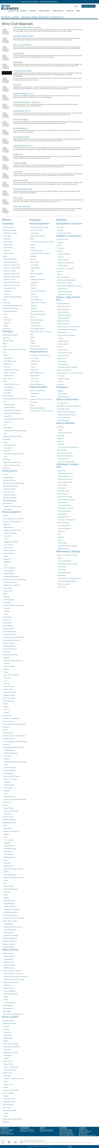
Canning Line (7, 559)
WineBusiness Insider (65, 1129)
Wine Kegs (6, 459)
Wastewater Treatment (65, 294)
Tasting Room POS (64, 517)
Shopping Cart (62, 514)
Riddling (6, 669)
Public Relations (62, 450)
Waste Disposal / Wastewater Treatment (69, 286)
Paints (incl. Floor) (9, 1099)
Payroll (60, 540)
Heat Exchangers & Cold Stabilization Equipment (14, 725)
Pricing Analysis (62, 485)
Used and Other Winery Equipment (13, 918)
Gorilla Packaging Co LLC (23, 94)
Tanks (4, 883)
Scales (5, 825)
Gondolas (33, 259)
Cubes (6, 317)
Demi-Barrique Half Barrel (12, 282)
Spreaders (34, 308)
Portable (6, 898)
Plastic (6, 895)
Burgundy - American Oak (12, 273)
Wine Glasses (7, 503)
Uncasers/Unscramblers (10, 915)
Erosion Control (35, 323)
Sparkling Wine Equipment (11, 831)
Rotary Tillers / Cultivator (38, 302)
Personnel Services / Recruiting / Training (69, 373)
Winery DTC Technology (64, 496)
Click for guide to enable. (60, 1146)
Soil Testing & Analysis (37, 320)
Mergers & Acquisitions (64, 370)
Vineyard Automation (63, 491)
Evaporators (6, 652)
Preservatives (8, 1035)
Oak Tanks (7, 892)
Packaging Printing (9, 445)
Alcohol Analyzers (9, 750)
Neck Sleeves (8, 427)
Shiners (6, 1087)
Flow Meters (34, 282)
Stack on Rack (8, 244)
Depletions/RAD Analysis (65, 473)
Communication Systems (37, 236)
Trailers (32, 340)
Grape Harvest (34, 262)
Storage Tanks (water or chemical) (40, 331)
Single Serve (7, 451)
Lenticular (7, 683)
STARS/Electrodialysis (10, 912)
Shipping (59, 558)
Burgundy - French (9, 279)
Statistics (33, 11)
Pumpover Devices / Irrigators (13, 927)
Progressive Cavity (9, 796)
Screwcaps (7, 367)
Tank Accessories (8, 866)
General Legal (62, 361)
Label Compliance (63, 364)
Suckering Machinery (37, 311)
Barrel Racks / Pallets (9, 230)
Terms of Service (29, 1141)
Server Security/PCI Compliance (68, 546)
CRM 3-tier (61, 531)
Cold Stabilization (9, 903)
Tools (31, 334)
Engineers (60, 271)
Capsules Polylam (9, 407)
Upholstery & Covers (9, 1101)
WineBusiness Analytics (11, 2)
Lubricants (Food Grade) (10, 1090)
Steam (6, 614)
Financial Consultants (63, 323)
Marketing (60, 441)
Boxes (5, 346)
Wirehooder (7, 863)
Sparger (6, 556)
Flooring (59, 274)
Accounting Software (64, 525)
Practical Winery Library (67, 1135)
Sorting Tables (7, 828)
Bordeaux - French (9, 271)
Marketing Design (63, 458)
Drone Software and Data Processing (42, 242)
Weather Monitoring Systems (39, 349)
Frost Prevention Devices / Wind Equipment (40, 255)
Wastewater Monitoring (65, 291)
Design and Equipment (38, 279)
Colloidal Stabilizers (10, 906)
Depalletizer (7, 562)
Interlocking (7, 239)
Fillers (6, 565)
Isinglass (6, 1058)
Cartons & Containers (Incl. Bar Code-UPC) (14, 351)
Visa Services (35, 381)
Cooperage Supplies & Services (12, 305)
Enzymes (6, 1041)
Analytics (23, 11)
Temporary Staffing (64, 378)
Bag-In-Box (6, 338)
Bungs (5, 299)
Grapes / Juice (7, 1073)
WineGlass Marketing (21, 206)
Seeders (32, 317)
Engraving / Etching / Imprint (12, 506)
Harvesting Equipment (37, 273)
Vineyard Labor (34, 375)
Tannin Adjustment (9, 1002)
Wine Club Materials (9, 500)
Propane (6, 712)
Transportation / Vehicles (64, 283)
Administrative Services (64, 306)
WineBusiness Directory (27, 1131)
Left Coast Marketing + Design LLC (27, 102)
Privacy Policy (39, 1141)
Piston (6, 793)
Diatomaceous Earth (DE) (12, 1046)
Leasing (60, 338)
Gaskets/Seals (8, 924)
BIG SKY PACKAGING (22, 45)
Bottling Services (8, 953)
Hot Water (7, 611)
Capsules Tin (8, 422)
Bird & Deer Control (37, 230)
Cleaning (6, 1029)
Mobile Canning (8, 968)
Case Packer (8, 536)
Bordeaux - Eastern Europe (12, 268)
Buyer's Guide (5, 1132)
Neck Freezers (8, 854)
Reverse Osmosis (9, 695)
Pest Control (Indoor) (63, 409)
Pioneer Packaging (20, 120)
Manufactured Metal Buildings (66, 280)
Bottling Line (6, 524)
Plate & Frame (8, 689)
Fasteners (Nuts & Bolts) (10, 654)
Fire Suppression (62, 403)
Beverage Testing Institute (23, 36)
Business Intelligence (64, 528)
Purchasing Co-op (8, 1008)
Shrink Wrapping (9, 553)
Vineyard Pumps (35, 346)
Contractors (34, 378)
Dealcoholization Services (11, 982)
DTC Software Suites (64, 511)
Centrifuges (6, 597)
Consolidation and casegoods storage (69, 578)
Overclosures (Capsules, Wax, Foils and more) (15, 400)
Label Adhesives (9, 387)
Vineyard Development (37, 372)
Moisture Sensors (36, 326)
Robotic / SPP (8, 591)
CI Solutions (18, 76)
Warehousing (61, 575)
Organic (33, 396)
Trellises (32, 343)
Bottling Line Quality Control (12, 530)
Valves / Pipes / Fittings (10, 921)
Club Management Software (66, 499)
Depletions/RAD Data (64, 476)
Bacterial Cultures (8, 1020)
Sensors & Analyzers (10, 767)
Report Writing (62, 543)
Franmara (17, 85)
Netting (32, 405)
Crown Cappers (8, 840)
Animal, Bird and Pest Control (39, 227)
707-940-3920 (83, 1133)
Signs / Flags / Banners (65, 432)
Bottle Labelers (8, 527)
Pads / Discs (7, 1049)
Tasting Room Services (10, 495)
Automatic (7, 250)
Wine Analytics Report (30, 2)
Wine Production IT (63, 493)
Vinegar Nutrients (8, 1104)
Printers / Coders (8, 817)
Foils (5, 425)
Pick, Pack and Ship (64, 584)
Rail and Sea (62, 566)
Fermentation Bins (9, 666)
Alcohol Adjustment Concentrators (13, 518)
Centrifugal (7, 782)
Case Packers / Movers (10, 582)
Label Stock (7, 393)
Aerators (5, 515)
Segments (7, 323)
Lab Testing (34, 358)
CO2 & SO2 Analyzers (10, 753)
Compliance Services (63, 321)
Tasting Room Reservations (66, 520)
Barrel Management (10, 259)
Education (60, 230)
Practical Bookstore (7, 1133)
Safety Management (63, 420)
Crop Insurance (62, 350)
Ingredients (7, 1032)
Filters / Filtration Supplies (11, 1044)
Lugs (32, 271)
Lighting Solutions (8, 477)
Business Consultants (63, 309)
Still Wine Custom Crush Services (14, 979)
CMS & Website (63, 502)
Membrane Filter (9, 686)
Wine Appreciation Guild (22, 189)
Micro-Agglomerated (10, 361)
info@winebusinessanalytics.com (88, 1135)
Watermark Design (20, 180)
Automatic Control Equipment (12, 521)
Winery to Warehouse (64, 572)
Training (60, 381)
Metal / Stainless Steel (10, 889)
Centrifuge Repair (9, 599)
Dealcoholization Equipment (11, 640)
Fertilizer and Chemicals (37, 390)
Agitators (6, 872)
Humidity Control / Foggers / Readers (14, 735)
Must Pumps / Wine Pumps (11, 776)
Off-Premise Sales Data (65, 479)
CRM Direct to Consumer (65, 508)
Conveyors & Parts (8, 628)
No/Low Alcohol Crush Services (13, 973)
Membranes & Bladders (11, 811)
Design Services (8, 378)
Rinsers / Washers (9, 550)
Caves (59, 245)
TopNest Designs (19, 163)
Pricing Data (61, 488)
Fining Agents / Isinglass (10, 1052)
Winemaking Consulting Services (13, 1014)
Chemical (7, 608)
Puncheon (7, 294)
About (78, 11)
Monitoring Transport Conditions (68, 564)
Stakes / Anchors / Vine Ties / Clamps (41, 411)
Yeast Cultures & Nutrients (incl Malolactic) (12, 1120)
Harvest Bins (35, 265)
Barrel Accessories (8, 227)
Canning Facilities (9, 965)
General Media (62, 394)
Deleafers (34, 288)
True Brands (18, 172)
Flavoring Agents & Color (10, 308)
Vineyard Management (37, 384)
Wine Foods (6, 1107)
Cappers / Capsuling (10, 533)
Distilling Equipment (9, 646)
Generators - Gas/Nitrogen (11, 718)
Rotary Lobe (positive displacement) (15, 799)
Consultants (60, 435)
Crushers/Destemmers (10, 631)
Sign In (76, 6)
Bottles (5, 343)
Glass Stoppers (8, 358)
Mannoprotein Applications (12, 909)
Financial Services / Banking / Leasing (68, 326)
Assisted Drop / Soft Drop (11, 585)
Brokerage (7, 1075)
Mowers (33, 294)
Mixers (6, 880)
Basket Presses (8, 808)
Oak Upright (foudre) (10, 288)
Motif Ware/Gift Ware (9, 480)
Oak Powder (7, 320)
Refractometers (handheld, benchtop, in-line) (15, 763)
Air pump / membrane (10, 779)
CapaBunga (18, 62)
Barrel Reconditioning (10, 262)
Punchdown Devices (10, 929)
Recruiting (61, 376)
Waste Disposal (62, 288)
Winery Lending (63, 344)
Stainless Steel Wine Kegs (12, 465)
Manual (33, 367)
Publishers (60, 391)
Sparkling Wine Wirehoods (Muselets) (15, 430)
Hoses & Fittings (8, 733)
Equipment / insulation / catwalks (14, 877)
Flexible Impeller (9, 785)
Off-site (6, 999)
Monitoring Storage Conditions (67, 581)
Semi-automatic (8, 253)
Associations (61, 227)
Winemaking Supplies (9, 1110)
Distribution (60, 438)
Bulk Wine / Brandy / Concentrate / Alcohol (14, 1080)
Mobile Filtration (8, 1005)
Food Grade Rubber (9, 698)
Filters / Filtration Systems (11, 675)
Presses (5, 805)
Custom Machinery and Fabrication (13, 637)
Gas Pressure (8, 788)
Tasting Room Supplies (10, 497)
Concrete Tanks (8, 886)
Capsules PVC (8, 416)
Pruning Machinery (36, 299)
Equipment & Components (66, 262)
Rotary (6, 672)
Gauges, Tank (7, 715)
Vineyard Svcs (35, 361)
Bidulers (6, 834)
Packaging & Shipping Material (12, 436)
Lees (5, 680)
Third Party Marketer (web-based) (68, 447)
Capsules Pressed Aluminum (12, 413)
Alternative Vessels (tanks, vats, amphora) (13, 662)
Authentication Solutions (10, 335)
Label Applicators (9, 570)
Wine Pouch (6, 468)
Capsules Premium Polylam (12, 410)
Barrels (5, 256)
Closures (5, 355)
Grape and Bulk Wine (64, 561)
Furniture (6, 474)
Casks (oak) (6, 302)
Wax (5, 433)
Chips (5, 314)
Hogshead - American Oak (12, 285)
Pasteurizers (7, 802)
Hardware (61, 537)
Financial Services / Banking (66, 335)
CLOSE (70, 1146)
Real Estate (60, 384)
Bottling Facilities (9, 956)
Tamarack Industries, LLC (23, 146)
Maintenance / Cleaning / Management (69, 406)
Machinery (33, 285)
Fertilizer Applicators (36, 250)
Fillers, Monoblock (9, 568)
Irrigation (32, 276)
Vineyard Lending (63, 341)
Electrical (60, 251)
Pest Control (34, 233)
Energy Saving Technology (65, 268)
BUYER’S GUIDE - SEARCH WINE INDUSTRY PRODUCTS (32, 17)
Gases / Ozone (7, 1061)
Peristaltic (7, 790)
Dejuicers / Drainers (9, 643)
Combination (8, 985)
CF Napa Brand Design (22, 71)
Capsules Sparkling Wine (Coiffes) (14, 419)
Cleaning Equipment (10, 874)
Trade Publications (63, 396)
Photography (7, 439)
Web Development (63, 548)
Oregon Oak (7, 291)
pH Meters (7, 759)
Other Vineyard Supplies (37, 408)
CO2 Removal (7, 617)
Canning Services (8, 962)
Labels (5, 381)
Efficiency (61, 257)
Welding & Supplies (9, 944)
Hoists (5, 730)
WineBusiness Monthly (49, 2)
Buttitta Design (19, 54)
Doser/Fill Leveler (9, 845)
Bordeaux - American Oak (12, 265)
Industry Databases (6, 1131)
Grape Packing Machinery (39, 291)
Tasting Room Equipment (10, 486)
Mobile (6, 997)
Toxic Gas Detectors (64, 417)
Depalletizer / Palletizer (11, 542)
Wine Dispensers (9, 492)
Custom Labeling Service (11, 384)
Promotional (7, 448)
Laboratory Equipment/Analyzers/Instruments (13, 746)
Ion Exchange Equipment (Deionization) (15, 741)
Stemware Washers (10, 489)
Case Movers (8, 588)
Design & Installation (64, 254)
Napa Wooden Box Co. (22, 111)
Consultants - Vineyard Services (40, 355)
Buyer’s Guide (44, 11)
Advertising (60, 427)
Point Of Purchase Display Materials (14, 483)
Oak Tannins (7, 328)
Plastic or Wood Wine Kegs (12, 462)
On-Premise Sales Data (65, 482)
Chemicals (6, 1026)
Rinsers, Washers (9, 573)
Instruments (7, 756)
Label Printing (8, 390)
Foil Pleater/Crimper (10, 848)
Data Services (58, 11)
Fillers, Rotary (8, 547)
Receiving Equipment (9, 819)
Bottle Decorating (8, 341)
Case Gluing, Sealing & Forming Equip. (15, 579)
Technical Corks (9, 375)
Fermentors (6, 657)
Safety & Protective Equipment (66, 412)
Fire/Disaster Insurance (65, 352)
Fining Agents (8, 1055)
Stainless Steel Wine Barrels (12, 297)
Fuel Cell (6, 709)
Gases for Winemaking (11, 1067)
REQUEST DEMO (88, 6)
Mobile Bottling (8, 959)
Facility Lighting (62, 265)
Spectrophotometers (10, 770)
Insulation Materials (9, 738)
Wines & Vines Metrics (65, 1131)
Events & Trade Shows (64, 233)
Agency (60, 430)
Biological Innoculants (9, 1023)
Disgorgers (7, 843)
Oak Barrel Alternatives (10, 311)
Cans (5, 456)
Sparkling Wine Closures (11, 370)
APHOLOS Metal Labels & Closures (27, 27)
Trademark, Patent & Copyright (67, 367)
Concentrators (7, 623)
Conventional (35, 393)
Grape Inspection (8, 721)
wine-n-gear (18, 198)
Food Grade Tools (8, 701)
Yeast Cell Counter (8, 947)
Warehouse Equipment (10, 941)
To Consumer (62, 569)
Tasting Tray (18, 154)
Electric (6, 707)
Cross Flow (7, 678)
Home (6, 1116)
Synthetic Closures (9, 372)
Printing (5, 442)
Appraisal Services (63, 312)
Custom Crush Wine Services (12, 971)
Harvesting (33, 364)
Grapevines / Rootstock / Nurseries (40, 399)
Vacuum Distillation (9, 991)
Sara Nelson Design (21, 137)
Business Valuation (64, 318)
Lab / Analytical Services (10, 994)
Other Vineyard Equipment (38, 314)
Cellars (5, 594)
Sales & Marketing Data (64, 453)
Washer (6, 860)
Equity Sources (62, 332)
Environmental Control (10, 649)
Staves (6, 326)
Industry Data (61, 470)
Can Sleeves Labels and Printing (14, 453)
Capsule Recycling (9, 404)
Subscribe (70, 11)
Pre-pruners (34, 297)
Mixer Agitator (8, 851)
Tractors (32, 337)
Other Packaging (8, 396)
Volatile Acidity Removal (10, 938)
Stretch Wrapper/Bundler (11, 576)
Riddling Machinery (10, 857)
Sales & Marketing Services (65, 456)
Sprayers (33, 305)
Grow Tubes (33, 402)
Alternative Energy (62, 239)
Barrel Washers (7, 247)
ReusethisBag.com (20, 128)
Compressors (7, 620)
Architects (60, 242)
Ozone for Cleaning (10, 1070)
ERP (59, 534)
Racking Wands (8, 932)
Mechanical (34, 370)
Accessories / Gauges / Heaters (13, 869)
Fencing (32, 247)
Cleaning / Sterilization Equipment (13, 605)
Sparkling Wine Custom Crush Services (16, 976)
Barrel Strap (7, 236)
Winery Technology (63, 522)
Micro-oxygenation (8, 773)
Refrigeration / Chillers (10, 822)
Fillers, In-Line (8, 544)
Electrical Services (63, 260)
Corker (6, 539)
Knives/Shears (35, 268)
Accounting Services (63, 303)
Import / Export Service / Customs (67, 555)
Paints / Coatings (8, 1093)
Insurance (60, 347)
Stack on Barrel (8, 242)
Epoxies (6, 1096)
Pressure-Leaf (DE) (10, 692)
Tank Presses (8, 814)
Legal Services (61, 358)
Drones (32, 239)
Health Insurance (63, 355)
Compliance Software (64, 505)
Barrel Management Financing (67, 329)
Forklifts (5, 704)
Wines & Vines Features (66, 1132)
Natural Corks (8, 364)
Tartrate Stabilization (9, 900)
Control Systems (8, 625)
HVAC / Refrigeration (63, 277)
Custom (6, 1113)
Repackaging (7, 1011)
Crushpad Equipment (9, 634)
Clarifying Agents (8, 1038)
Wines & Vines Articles (66, 1133)
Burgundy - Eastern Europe (12, 276)
